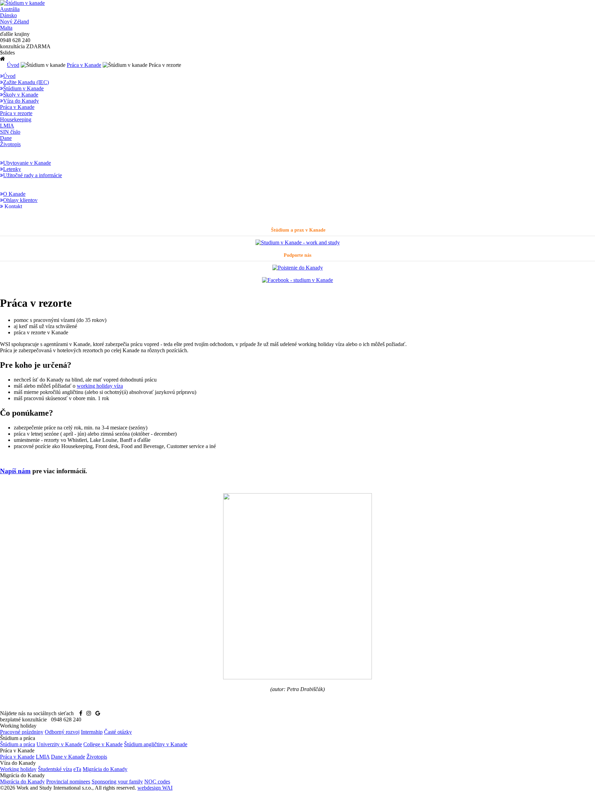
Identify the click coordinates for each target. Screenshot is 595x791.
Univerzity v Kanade (59, 744)
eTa (77, 769)
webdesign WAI (155, 788)
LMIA (43, 757)
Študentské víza (55, 769)
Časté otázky (118, 732)
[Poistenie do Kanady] (297, 268)
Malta (6, 28)
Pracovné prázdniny (21, 732)
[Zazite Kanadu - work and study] (297, 242)
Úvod (13, 65)
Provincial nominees (68, 781)
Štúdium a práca (17, 744)
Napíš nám (15, 471)
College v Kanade (103, 744)
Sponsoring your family (117, 781)
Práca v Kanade (84, 65)
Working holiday (18, 769)
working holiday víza (100, 386)
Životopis (96, 757)
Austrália (10, 9)
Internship (92, 732)
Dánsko (8, 15)
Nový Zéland (14, 21)
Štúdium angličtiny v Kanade (155, 744)
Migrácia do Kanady (105, 769)
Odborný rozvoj (62, 732)
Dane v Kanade (68, 757)
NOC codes (157, 781)
